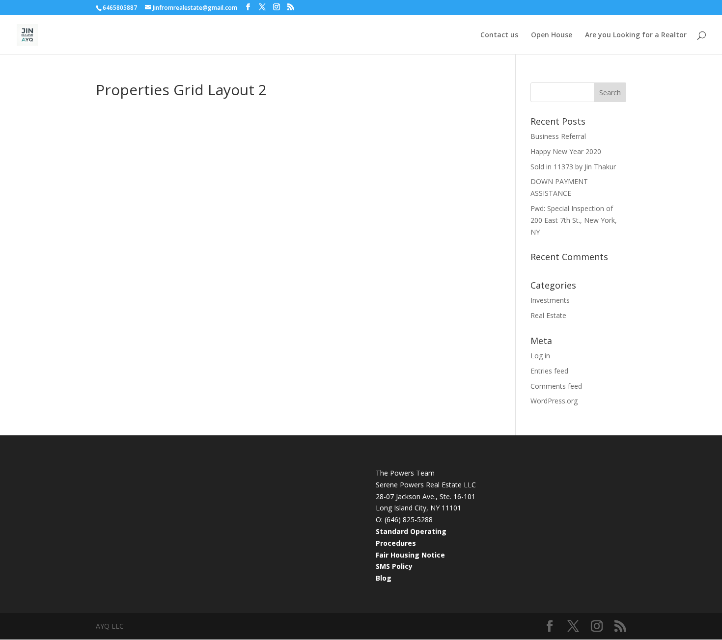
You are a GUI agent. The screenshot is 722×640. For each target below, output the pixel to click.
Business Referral (558, 136)
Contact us (499, 35)
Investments (550, 300)
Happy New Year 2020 (565, 151)
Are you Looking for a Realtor (636, 35)
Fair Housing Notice (410, 555)
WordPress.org (554, 400)
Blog (383, 578)
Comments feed (556, 386)
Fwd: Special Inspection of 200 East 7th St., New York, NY (573, 220)
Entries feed (549, 370)
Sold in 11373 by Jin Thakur (573, 166)
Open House (551, 35)
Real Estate (548, 315)
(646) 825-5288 (409, 519)
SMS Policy (394, 566)
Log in (540, 355)
